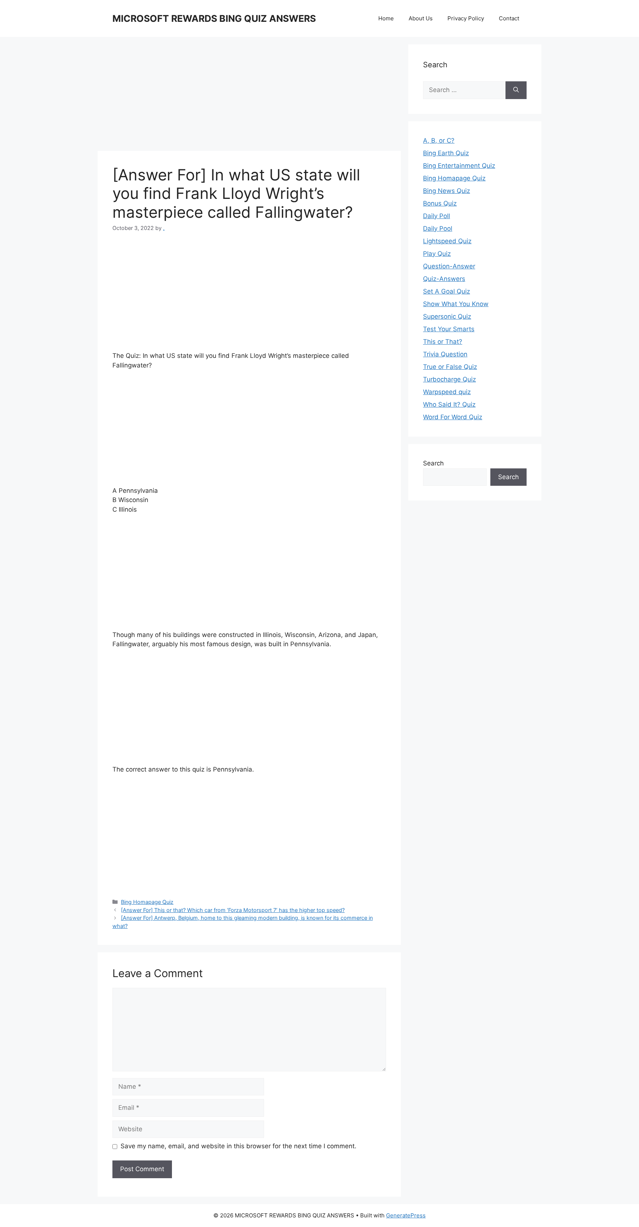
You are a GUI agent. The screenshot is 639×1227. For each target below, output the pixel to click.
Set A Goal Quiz (446, 291)
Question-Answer (449, 266)
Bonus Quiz (440, 203)
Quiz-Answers (444, 278)
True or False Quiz (450, 366)
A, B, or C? (438, 140)
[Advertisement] (249, 96)
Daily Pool (437, 228)
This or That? (442, 341)
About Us (421, 18)
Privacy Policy (465, 18)
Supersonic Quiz (447, 316)
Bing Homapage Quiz (147, 902)
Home (386, 18)
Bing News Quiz (446, 190)
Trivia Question (445, 354)
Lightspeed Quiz (447, 241)
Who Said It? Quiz (449, 404)
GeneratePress (406, 1215)
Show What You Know (455, 304)
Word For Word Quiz (452, 417)
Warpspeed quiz (447, 392)
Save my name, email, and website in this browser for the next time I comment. (238, 1146)
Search (433, 463)
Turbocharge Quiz (449, 379)
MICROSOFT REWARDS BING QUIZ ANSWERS (214, 18)
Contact (509, 18)
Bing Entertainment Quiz (459, 165)
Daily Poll (436, 216)
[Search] (516, 90)
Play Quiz (437, 253)
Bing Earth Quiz (446, 153)
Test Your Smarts (448, 329)
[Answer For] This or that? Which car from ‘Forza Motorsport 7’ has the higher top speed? (233, 910)
